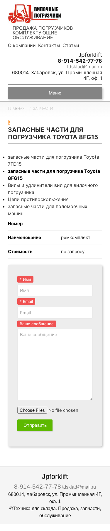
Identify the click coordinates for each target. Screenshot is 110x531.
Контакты (49, 45)
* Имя (25, 279)
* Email (26, 301)
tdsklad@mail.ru (84, 66)
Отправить (35, 425)
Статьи (70, 45)
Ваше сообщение (37, 323)
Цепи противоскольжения (38, 199)
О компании (22, 45)
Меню (55, 93)
